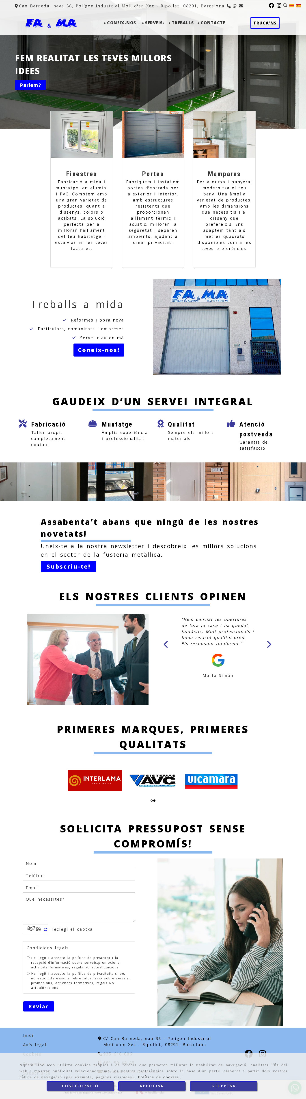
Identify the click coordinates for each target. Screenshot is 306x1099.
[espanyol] (298, 5)
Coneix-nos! (99, 350)
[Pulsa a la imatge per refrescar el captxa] (34, 944)
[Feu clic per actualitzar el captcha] (45, 944)
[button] (68, 566)
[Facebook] (272, 6)
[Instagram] (279, 6)
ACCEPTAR (223, 1086)
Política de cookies (158, 1077)
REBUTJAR (152, 1086)
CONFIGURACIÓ (80, 1086)
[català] (291, 5)
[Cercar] (285, 5)
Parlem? (30, 85)
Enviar (38, 1021)
